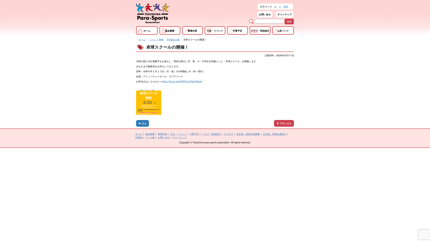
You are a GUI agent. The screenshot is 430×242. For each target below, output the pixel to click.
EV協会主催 (173, 39)
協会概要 (170, 30)
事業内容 (192, 30)
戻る (144, 123)
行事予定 (237, 30)
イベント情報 (156, 39)
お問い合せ (265, 14)
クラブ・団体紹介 (260, 30)
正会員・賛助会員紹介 (274, 134)
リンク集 (150, 137)
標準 (286, 6)
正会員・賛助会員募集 (248, 134)
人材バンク (283, 30)
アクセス (228, 134)
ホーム (146, 30)
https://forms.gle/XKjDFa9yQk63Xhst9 (182, 81)
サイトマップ (284, 14)
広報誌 (138, 137)
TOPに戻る (285, 123)
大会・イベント (215, 30)
